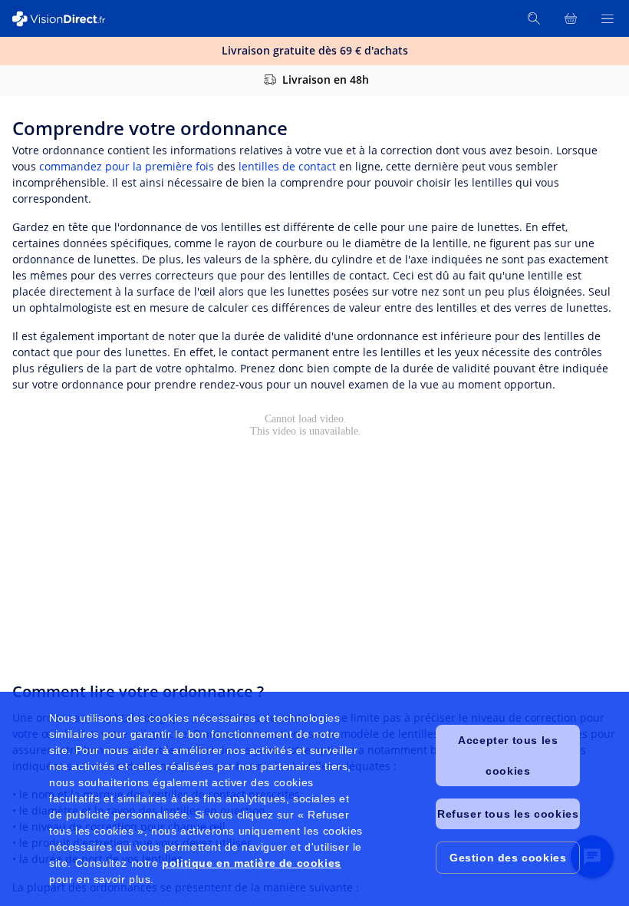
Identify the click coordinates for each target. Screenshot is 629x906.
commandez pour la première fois (126, 166)
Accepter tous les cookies (508, 755)
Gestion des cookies (508, 857)
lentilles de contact (287, 166)
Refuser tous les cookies (507, 814)
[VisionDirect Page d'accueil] (67, 18)
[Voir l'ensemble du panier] (570, 18)
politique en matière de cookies (251, 863)
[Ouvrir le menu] (607, 18)
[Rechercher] (534, 18)
